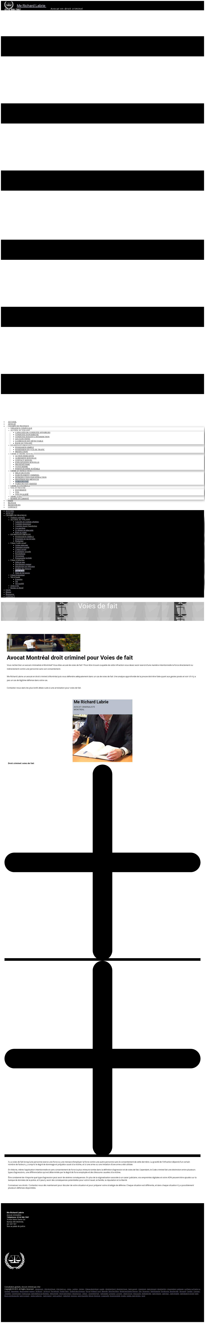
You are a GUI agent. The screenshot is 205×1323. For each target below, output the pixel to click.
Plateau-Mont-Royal (91, 1289)
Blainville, (104, 1291)
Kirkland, (94, 1291)
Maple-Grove (127, 1294)
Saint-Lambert (57, 1296)
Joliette (129, 1296)
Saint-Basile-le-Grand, (187, 1294)
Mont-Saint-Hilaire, (65, 1294)
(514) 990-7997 (12, 9)
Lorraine (119, 1294)
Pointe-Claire (64, 1291)
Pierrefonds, (55, 1291)
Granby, (123, 1296)
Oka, (140, 1291)
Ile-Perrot (46, 1291)
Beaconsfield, (24, 1291)
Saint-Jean (165, 1294)
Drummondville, (115, 1296)
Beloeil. (91, 1296)
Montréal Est (161, 1289)
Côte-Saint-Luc (61, 1289)
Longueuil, (112, 1294)
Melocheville (54, 1294)
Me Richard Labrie (31, 6)
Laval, (99, 1291)
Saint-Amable (174, 1294)
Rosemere (145, 1291)
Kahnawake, (104, 1294)
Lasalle (102, 1289)
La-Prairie (194, 1289)
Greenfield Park (93, 1294)
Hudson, (32, 1291)
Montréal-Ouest (122, 1289)
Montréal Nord (110, 1289)
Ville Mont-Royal (49, 1289)
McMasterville (146, 1294)
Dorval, (88, 1291)
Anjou (69, 1289)
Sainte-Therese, (133, 1291)
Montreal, (97, 1296)
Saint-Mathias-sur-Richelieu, (40, 1294)
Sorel (143, 1296)
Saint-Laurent (132, 1289)
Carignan (196, 1291)
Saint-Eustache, (156, 1291)
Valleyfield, (66, 1296)
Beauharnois (76, 1294)
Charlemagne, (16, 1294)
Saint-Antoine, (156, 1294)
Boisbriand (123, 1291)
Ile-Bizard (38, 1291)
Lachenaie (180, 1289)
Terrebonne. (165, 1291)
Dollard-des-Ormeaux (77, 1291)
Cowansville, (105, 1296)
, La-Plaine (187, 1289)
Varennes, (74, 1296)
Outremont (142, 1289)
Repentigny (15, 1291)
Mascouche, (137, 1294)
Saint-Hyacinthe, (83, 1296)
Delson (84, 1294)
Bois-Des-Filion (113, 1291)
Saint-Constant (24, 1296)
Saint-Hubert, (47, 1296)
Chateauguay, (26, 1294)
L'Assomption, (171, 1289)
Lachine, (75, 1289)
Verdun (81, 1289)
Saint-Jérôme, (136, 1296)
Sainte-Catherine (36, 1296)
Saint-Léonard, (152, 1289)
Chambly (8, 1294)
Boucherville (174, 1291)
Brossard (182, 1291)
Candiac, (190, 1291)
